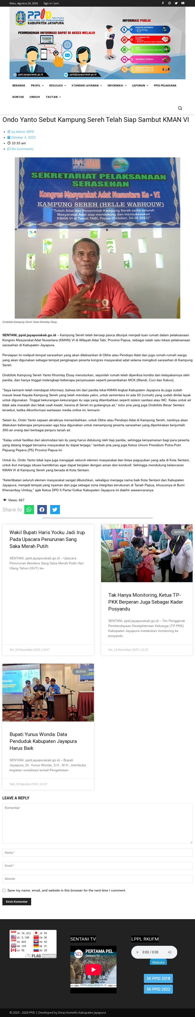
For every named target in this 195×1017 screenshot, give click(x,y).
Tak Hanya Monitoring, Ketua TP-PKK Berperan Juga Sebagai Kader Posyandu (145, 602)
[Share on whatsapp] (29, 509)
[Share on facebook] (42, 509)
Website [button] (158, 962)
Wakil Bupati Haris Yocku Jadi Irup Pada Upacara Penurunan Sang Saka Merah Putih (47, 539)
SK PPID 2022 (158, 989)
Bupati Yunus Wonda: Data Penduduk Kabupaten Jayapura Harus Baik (43, 741)
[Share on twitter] (55, 509)
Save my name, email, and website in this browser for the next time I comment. (66, 890)
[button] (179, 108)
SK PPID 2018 (158, 978)
